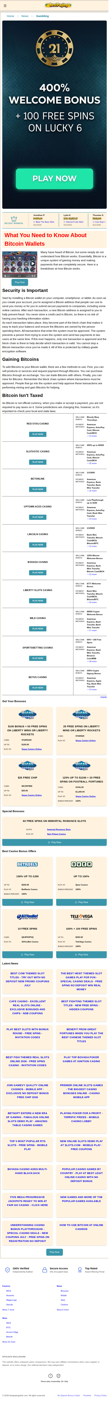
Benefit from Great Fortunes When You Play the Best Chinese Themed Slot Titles (81, 1035)
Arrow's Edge (12, 1332)
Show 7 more (8, 1310)
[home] (58, 8)
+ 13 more (92, 436)
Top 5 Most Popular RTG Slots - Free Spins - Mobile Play (27, 1145)
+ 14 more (92, 519)
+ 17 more (92, 630)
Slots (63, 1300)
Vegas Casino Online (32, 749)
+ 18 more (92, 661)
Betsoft (9, 1337)
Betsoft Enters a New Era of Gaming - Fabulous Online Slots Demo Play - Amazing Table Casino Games (27, 1119)
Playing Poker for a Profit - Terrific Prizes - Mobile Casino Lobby (81, 1117)
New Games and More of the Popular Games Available (81, 1199)
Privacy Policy (100, 1395)
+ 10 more (92, 602)
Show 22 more (8, 1342)
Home (10, 16)
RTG (8, 1327)
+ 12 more (92, 546)
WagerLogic (11, 1300)
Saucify (9, 1304)
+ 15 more (92, 463)
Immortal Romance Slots (59, 829)
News (24, 16)
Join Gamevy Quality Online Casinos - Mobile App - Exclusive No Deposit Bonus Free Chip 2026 (27, 1091)
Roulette (87, 1395)
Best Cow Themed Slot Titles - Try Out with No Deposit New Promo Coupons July (27, 979)
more (103, 697)
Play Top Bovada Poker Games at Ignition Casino (81, 1059)
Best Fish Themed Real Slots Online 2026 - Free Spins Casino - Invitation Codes (27, 1061)
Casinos (6, 1286)
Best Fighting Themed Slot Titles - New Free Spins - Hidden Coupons (81, 1005)
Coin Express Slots (97, 222)
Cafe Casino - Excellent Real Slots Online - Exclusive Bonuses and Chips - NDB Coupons (27, 1007)
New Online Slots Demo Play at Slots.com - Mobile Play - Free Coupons (81, 1145)
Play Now (20, 282)
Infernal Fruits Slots (68, 222)
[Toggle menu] (5, 6)
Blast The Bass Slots (38, 222)
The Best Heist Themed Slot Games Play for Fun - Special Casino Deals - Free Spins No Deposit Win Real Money (81, 981)
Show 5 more (63, 1310)
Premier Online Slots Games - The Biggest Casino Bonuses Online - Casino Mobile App (81, 1091)
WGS (8, 1291)
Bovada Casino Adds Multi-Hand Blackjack (28, 1171)
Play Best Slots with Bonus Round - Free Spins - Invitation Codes (28, 1033)
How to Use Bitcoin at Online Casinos (81, 1227)
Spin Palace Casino (56, 834)
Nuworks (10, 1295)
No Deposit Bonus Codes (68, 1395)
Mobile (64, 1295)
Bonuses (65, 1291)
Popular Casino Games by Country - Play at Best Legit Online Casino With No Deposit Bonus (81, 1175)
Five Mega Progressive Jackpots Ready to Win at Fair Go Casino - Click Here (27, 1201)
